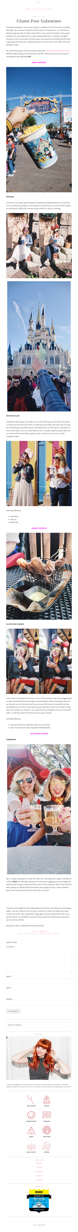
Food (41, 933)
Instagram (39, 1171)
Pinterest (39, 1176)
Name (9, 976)
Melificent (39, 9)
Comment (10, 947)
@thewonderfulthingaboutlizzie (58, 51)
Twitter (39, 1167)
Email (9, 988)
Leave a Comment (39, 931)
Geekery (48, 933)
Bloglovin (39, 1180)
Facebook (39, 1163)
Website (9, 999)
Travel (57, 933)
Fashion (34, 933)
